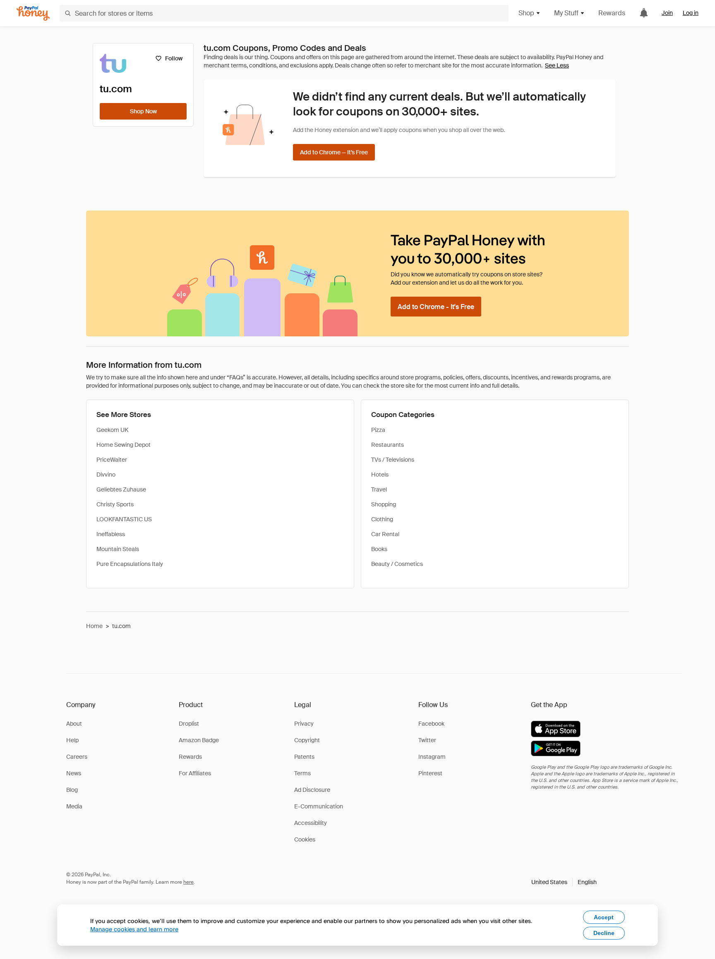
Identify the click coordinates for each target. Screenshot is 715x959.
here (188, 882)
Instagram (432, 756)
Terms (302, 773)
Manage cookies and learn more (134, 929)
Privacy (304, 723)
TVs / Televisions (392, 459)
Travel (379, 489)
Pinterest (430, 773)
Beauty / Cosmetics (397, 564)
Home (94, 626)
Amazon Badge (199, 740)
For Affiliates (195, 773)
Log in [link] (690, 13)
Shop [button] (526, 13)
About (74, 723)
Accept (604, 917)
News (73, 773)
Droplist (189, 723)
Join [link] (667, 13)
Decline (603, 933)
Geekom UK (112, 430)
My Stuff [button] (566, 13)
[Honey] (33, 13)
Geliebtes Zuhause (121, 489)
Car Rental (385, 534)
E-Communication (318, 806)
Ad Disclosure (312, 790)
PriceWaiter (111, 459)
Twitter (427, 740)
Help (72, 740)
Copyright (307, 740)
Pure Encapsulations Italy (129, 564)
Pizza (378, 430)
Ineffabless (110, 534)
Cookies (304, 839)
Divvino (105, 474)
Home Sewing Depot (123, 444)
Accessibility (310, 823)
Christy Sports (115, 504)
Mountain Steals (117, 549)
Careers (76, 756)
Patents (304, 756)
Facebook (431, 723)
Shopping (383, 504)
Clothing (382, 519)
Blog (72, 790)
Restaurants (387, 444)
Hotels (380, 474)
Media (74, 806)
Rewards (611, 13)
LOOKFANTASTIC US (124, 519)
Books (379, 549)
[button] (564, 882)
